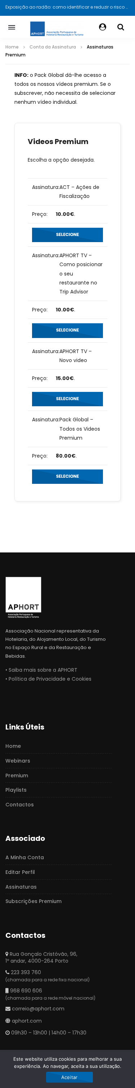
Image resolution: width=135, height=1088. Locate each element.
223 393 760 (26, 972)
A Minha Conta (24, 857)
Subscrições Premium (33, 901)
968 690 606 (26, 990)
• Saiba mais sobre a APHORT (41, 669)
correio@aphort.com (38, 1008)
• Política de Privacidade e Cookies (48, 678)
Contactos (19, 804)
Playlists (16, 789)
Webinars (17, 760)
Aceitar (69, 1077)
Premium (16, 775)
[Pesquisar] (121, 27)
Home (12, 47)
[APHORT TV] (57, 27)
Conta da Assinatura (53, 47)
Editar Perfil (20, 872)
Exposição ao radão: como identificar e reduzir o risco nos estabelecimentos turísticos (67, 7)
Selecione (67, 235)
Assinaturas (21, 886)
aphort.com (27, 1020)
